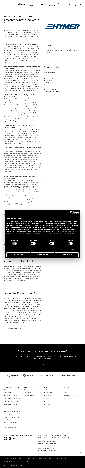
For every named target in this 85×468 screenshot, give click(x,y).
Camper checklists (29, 395)
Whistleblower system (11, 461)
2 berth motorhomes (10, 425)
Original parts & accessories (52, 390)
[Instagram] (5, 438)
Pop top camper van (10, 428)
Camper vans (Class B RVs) (12, 398)
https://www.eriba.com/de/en (47, 444)
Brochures (47, 401)
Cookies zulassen (67, 254)
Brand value (67, 390)
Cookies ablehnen (18, 254)
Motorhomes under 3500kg (12, 411)
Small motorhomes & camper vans (10, 408)
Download (47, 52)
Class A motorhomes (10, 404)
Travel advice (28, 393)
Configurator (8, 393)
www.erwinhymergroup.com (12, 329)
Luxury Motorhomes (10, 422)
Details (73, 249)
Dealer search (48, 393)
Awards (66, 398)
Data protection (32, 458)
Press (65, 393)
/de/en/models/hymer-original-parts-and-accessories (54, 437)
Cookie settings (24, 461)
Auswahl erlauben (42, 254)
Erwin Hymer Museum (70, 395)
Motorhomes (20, 4)
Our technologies (9, 414)
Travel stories (28, 390)
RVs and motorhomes (10, 390)
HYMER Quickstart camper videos (12, 418)
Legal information (61, 458)
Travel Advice (52, 4)
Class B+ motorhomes (11, 401)
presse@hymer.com (54, 91)
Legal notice (21, 458)
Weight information (10, 458)
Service (61, 4)
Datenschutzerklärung (70, 231)
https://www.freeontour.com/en (47, 450)
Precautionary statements (46, 458)
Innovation (42, 4)
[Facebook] (9, 438)
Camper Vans (31, 4)
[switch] (33, 243)
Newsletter (47, 404)
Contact (46, 398)
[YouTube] (14, 438)
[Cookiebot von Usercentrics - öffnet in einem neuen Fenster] (71, 212)
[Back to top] (79, 452)
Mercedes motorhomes (11, 395)
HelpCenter (47, 395)
